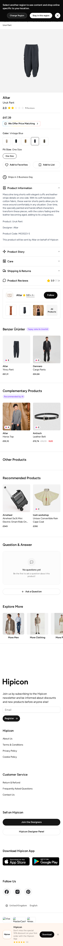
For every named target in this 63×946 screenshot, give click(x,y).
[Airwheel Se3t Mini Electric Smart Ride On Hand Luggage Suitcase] (16, 498)
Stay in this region (41, 15)
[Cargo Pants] (46, 349)
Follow (50, 295)
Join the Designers (31, 822)
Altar (6, 98)
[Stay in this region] (57, 15)
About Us (7, 738)
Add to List (49, 164)
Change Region (17, 15)
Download (47, 934)
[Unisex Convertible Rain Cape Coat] (46, 498)
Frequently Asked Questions (18, 788)
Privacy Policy (10, 750)
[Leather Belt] (46, 416)
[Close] (58, 934)
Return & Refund (11, 782)
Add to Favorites (19, 164)
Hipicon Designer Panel (31, 831)
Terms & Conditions (13, 744)
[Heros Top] (16, 416)
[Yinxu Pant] (16, 349)
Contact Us (9, 794)
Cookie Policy (10, 756)
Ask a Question (33, 591)
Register (9, 718)
